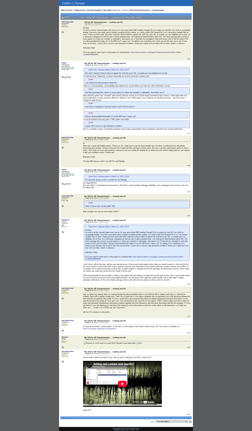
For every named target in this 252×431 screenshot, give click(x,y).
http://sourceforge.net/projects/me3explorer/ (99, 329)
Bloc (127, 429)
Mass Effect (107, 10)
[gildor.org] (67, 77)
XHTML (132, 429)
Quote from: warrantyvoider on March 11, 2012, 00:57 (108, 70)
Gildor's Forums (67, 10)
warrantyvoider (68, 22)
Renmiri (65, 337)
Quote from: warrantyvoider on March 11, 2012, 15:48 (108, 176)
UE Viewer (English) (94, 10)
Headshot (65, 220)
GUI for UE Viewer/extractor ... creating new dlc (146, 10)
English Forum (79, 10)
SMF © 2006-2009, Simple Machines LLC (130, 428)
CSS (137, 429)
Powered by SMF (116, 428)
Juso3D (124, 10)
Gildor (64, 63)
